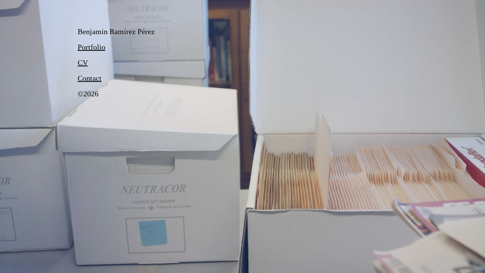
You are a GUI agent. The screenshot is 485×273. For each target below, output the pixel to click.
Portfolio (91, 47)
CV (83, 62)
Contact (90, 78)
